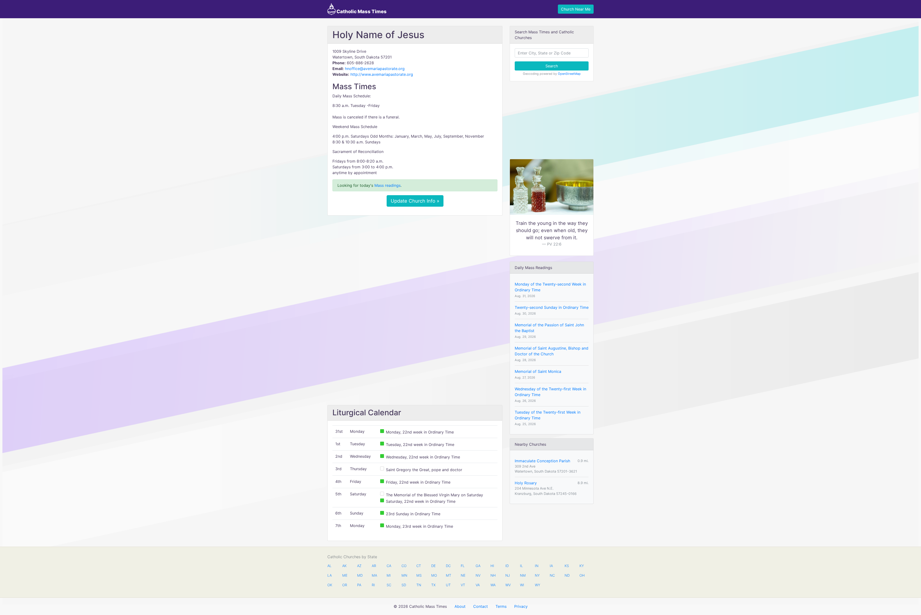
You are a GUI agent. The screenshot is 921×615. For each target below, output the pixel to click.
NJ (507, 575)
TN (418, 585)
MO (433, 575)
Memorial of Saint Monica (538, 371)
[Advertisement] (414, 254)
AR (374, 566)
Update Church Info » (415, 201)
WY (537, 585)
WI (522, 585)
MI (389, 575)
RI (373, 585)
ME (344, 575)
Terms (501, 606)
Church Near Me (575, 9)
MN (403, 575)
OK (329, 585)
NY (537, 575)
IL (521, 566)
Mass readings (387, 185)
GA (478, 566)
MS (418, 575)
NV (478, 575)
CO (403, 566)
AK (344, 566)
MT (448, 575)
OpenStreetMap (569, 74)
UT (448, 585)
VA (478, 585)
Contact (480, 606)
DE (433, 566)
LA (329, 575)
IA (551, 566)
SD (403, 585)
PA (359, 585)
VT (463, 585)
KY (581, 566)
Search (551, 66)
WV (507, 585)
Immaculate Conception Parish (542, 460)
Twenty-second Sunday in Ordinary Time (552, 307)
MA (374, 575)
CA (389, 566)
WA (492, 585)
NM (522, 575)
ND (567, 575)
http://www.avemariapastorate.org (381, 74)
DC (448, 566)
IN (536, 566)
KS (567, 566)
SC (389, 585)
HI (492, 566)
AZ (359, 566)
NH (492, 575)
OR (344, 585)
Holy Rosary (526, 482)
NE (463, 575)
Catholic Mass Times (361, 11)
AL (329, 566)
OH (581, 575)
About (460, 606)
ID (507, 566)
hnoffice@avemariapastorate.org (375, 68)
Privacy (521, 606)
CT (418, 566)
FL (463, 566)
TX (433, 585)
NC (552, 575)
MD (359, 575)
